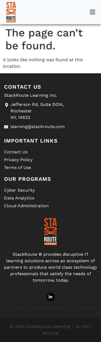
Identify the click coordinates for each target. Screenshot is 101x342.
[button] (92, 12)
